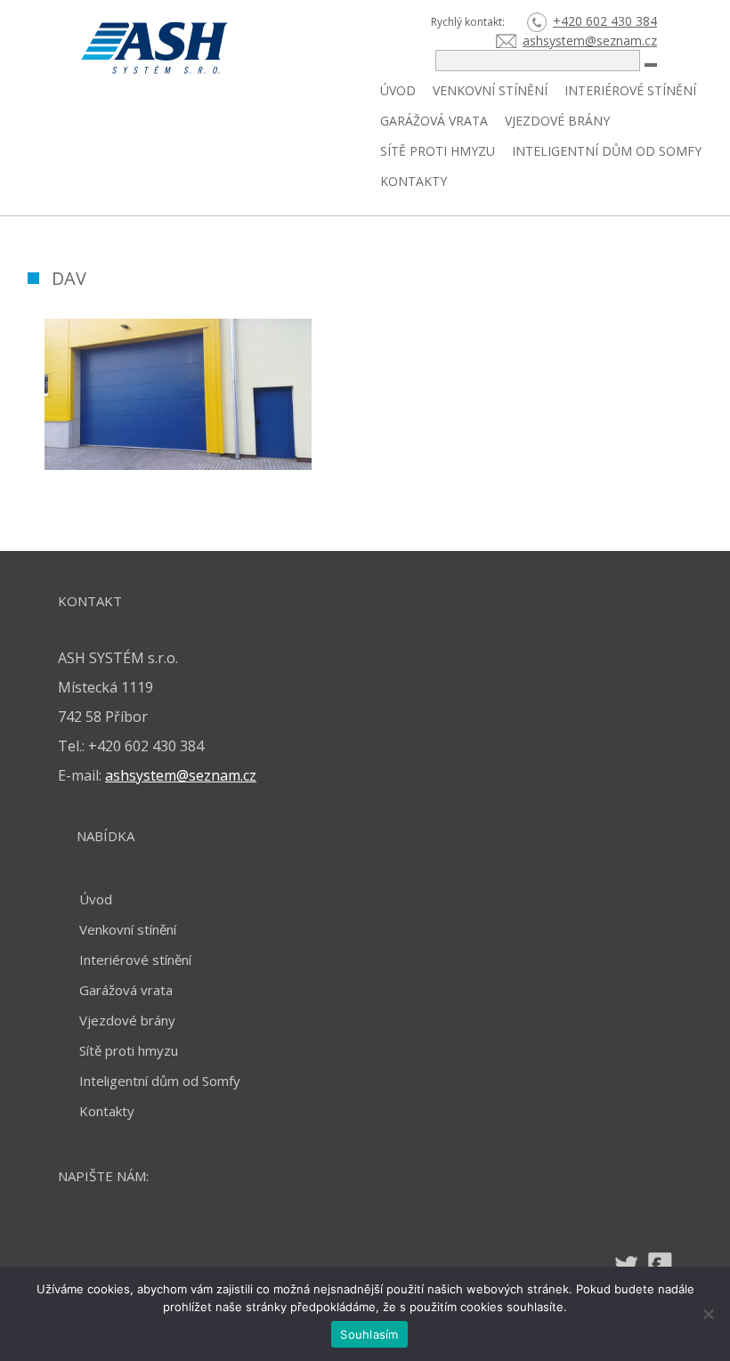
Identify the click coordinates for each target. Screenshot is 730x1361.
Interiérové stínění (630, 90)
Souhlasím (369, 1334)
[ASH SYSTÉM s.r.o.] (216, 48)
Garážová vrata (434, 120)
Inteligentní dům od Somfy (607, 150)
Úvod (398, 90)
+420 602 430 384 (605, 20)
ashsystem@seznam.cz (590, 40)
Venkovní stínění (490, 90)
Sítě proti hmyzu (437, 150)
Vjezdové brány (557, 120)
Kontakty (413, 181)
